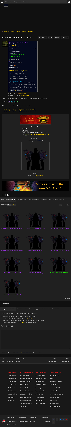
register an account (25, 352)
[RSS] (53, 422)
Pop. (8, 205)
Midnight (11, 400)
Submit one (39, 141)
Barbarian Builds (55, 388)
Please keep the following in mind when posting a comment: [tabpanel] (22, 332)
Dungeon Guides (25, 381)
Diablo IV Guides (55, 372)
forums (23, 322)
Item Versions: (12, 93)
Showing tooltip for (14, 95)
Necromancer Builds (56, 394)
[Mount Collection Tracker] (35, 186)
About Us (33, 417)
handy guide (28, 318)
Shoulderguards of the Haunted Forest (59, 229)
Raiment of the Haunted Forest (18, 72)
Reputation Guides (26, 391)
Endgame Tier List (56, 381)
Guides (67, 359)
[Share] (69, 2)
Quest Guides (24, 388)
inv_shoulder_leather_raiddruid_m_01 (38, 134)
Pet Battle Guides (26, 394)
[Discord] (53, 419)
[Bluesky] (60, 419)
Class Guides (12, 375)
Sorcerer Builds (55, 403)
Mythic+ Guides (13, 385)
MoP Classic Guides (26, 372)
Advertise (45, 417)
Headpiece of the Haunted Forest (18, 75)
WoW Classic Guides (41, 372)
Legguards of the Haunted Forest (18, 76)
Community (52, 361)
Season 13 (53, 378)
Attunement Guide (41, 375)
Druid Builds (53, 391)
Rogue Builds (54, 400)
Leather (23, 31)
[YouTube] (66, 419)
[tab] (8, 199)
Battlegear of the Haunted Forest (17, 70)
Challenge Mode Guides (26, 400)
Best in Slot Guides (41, 378)
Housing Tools (19, 359)
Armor (18, 31)
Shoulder (30, 31)
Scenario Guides (25, 397)
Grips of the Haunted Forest (17, 73)
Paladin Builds (54, 397)
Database (7, 31)
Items (13, 31)
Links (58, 37)
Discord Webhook (7, 361)
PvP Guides (39, 394)
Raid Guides (12, 391)
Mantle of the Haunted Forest (12, 273)
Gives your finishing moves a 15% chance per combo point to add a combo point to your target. (23, 83)
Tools (54, 359)
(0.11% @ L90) (20, 54)
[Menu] (2, 2)
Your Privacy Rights (12, 421)
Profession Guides (13, 388)
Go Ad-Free (65, 361)
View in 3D (65, 37)
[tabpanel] (35, 251)
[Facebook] (63, 419)
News (4, 359)
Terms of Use (11, 425)
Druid (14, 65)
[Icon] (5, 43)
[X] (57, 419)
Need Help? (10, 417)
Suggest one (39, 175)
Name (13, 205)
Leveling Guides (13, 381)
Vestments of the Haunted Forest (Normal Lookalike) (20, 111)
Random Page (23, 421)
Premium (33, 421)
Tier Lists (11, 397)
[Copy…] (60, 205)
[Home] (4, 422)
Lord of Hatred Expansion (57, 375)
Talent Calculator (13, 394)
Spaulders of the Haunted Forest (18, 78)
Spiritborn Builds (55, 406)
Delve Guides (12, 378)
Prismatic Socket (15, 59)
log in (17, 352)
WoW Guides (12, 372)
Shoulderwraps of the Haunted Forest (12, 228)
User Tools (22, 417)
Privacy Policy (46, 421)
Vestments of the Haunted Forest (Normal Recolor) (19, 109)
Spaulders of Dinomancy (35, 250)
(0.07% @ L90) (17, 56)
